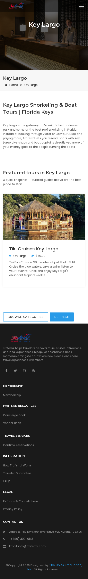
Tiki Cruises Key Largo (33, 249)
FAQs (6, 481)
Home (14, 85)
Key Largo (31, 85)
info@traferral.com (32, 546)
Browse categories (26, 316)
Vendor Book (12, 423)
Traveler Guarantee (17, 473)
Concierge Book (14, 415)
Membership (12, 395)
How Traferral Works (17, 465)
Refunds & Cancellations (20, 501)
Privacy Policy (12, 509)
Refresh (61, 316)
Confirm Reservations (18, 445)
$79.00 (40, 256)
